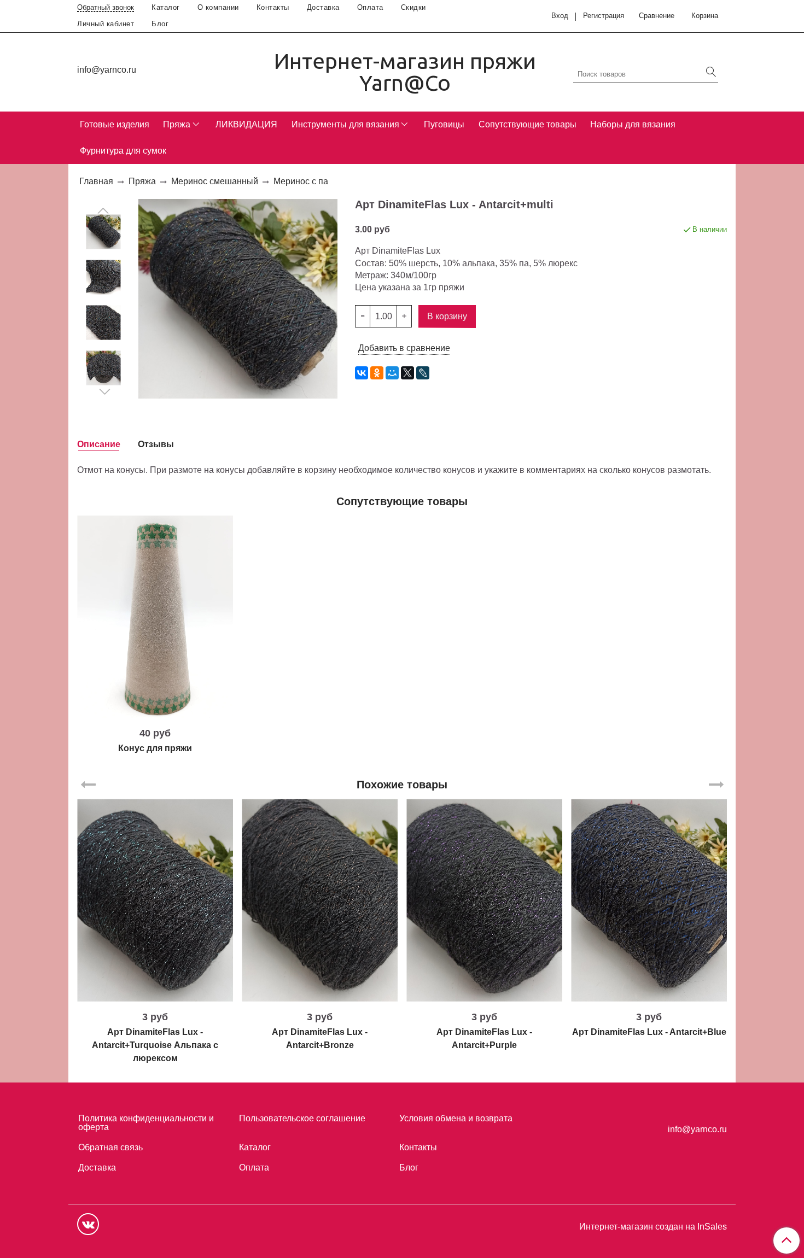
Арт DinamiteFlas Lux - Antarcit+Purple (484, 1038)
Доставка (323, 7)
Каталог (166, 7)
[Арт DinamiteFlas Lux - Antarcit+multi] (103, 231)
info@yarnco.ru (106, 69)
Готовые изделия (114, 124)
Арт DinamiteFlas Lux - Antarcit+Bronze (320, 1038)
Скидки (413, 7)
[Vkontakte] (88, 1224)
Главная (96, 181)
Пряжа (176, 124)
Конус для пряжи (155, 748)
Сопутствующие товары (527, 124)
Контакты (273, 7)
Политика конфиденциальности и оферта (146, 1123)
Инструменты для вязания (345, 124)
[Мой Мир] (392, 372)
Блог (160, 24)
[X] (407, 372)
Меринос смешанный (214, 181)
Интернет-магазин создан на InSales (653, 1226)
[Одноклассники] (376, 372)
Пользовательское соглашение (302, 1118)
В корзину (155, 713)
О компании (218, 7)
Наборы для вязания (632, 124)
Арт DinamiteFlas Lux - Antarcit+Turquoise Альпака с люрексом (155, 1045)
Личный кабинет (105, 24)
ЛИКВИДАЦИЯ (246, 124)
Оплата (370, 7)
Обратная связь (110, 1147)
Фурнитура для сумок (123, 150)
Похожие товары (402, 785)
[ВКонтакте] (361, 372)
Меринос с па (300, 181)
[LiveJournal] (422, 372)
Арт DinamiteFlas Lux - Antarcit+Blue (649, 1032)
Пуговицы (444, 124)
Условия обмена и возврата (455, 1118)
